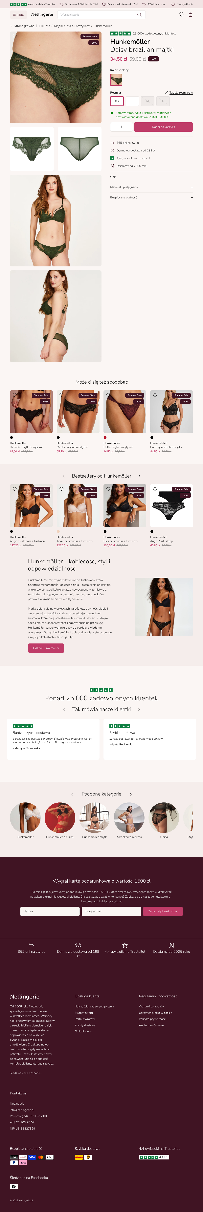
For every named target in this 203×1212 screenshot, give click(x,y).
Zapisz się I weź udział (163, 911)
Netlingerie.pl (26, 1200)
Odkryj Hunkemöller (46, 648)
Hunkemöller (103, 26)
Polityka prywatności (152, 1019)
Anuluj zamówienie (151, 1025)
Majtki (58, 26)
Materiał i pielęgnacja (124, 187)
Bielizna (44, 26)
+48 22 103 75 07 (22, 1122)
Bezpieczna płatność (123, 197)
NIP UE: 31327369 (22, 1129)
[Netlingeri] (42, 14)
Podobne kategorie (101, 794)
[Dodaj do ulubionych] (14, 36)
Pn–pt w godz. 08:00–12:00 (28, 1116)
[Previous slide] (64, 709)
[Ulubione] (182, 14)
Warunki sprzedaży (151, 1006)
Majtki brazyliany (78, 26)
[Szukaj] (139, 14)
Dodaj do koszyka (163, 127)
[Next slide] (139, 709)
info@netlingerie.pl (22, 1110)
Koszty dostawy (85, 1025)
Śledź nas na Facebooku (25, 1073)
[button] (101, 14)
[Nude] (58, 531)
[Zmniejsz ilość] (114, 127)
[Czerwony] (105, 437)
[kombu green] (116, 80)
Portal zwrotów (85, 1019)
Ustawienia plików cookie (155, 1013)
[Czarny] (11, 437)
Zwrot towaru (84, 1013)
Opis (113, 177)
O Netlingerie (83, 1031)
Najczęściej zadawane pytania (94, 1006)
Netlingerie (17, 1104)
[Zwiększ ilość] (129, 127)
